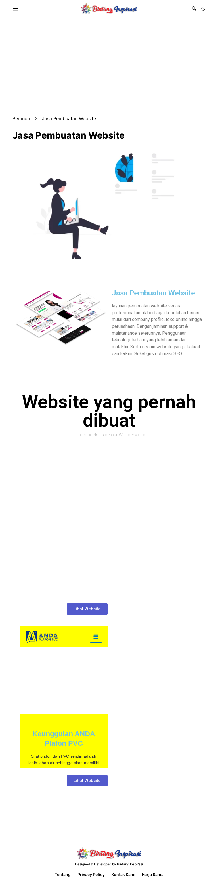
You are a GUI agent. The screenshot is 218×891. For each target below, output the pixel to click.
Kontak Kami (123, 874)
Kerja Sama (153, 874)
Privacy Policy (91, 874)
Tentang (63, 874)
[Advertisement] (109, 57)
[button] (203, 8)
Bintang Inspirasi (130, 864)
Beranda (21, 118)
